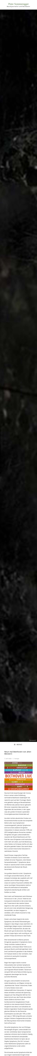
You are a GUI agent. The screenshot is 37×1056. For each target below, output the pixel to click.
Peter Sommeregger (18, 4)
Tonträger (16, 758)
